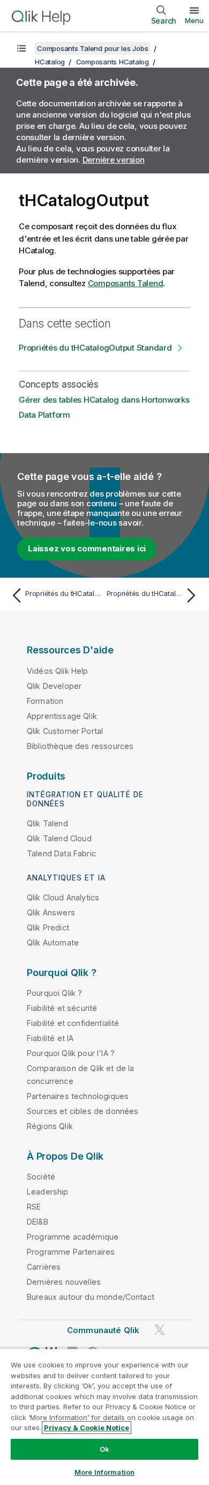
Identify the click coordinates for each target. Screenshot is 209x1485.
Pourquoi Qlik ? (54, 993)
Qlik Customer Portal (65, 731)
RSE (34, 1206)
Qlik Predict (48, 927)
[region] (104, 1416)
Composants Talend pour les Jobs (92, 48)
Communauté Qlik (103, 1330)
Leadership (48, 1191)
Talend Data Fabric (61, 853)
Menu (194, 20)
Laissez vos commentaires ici (87, 548)
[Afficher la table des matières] (21, 48)
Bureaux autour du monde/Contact (90, 1296)
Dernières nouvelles (64, 1281)
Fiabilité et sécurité (62, 1008)
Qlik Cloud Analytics (63, 897)
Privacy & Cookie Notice (86, 1427)
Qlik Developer (54, 685)
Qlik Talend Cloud (59, 838)
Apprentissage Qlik (62, 715)
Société (41, 1176)
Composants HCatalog (112, 61)
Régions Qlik (50, 1126)
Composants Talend (125, 283)
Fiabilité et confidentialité (73, 1023)
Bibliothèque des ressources (80, 746)
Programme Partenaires (71, 1251)
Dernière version (114, 160)
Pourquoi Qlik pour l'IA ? (71, 1053)
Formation (45, 700)
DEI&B (37, 1221)
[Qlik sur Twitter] (160, 1329)
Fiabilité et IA (50, 1038)
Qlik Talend (47, 823)
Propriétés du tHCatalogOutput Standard (95, 348)
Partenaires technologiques (78, 1096)
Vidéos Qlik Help (57, 670)
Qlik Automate (53, 942)
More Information (104, 1472)
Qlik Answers (51, 912)
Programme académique (72, 1236)
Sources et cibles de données (82, 1111)
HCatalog (50, 61)
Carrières (44, 1266)
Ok (104, 1449)
